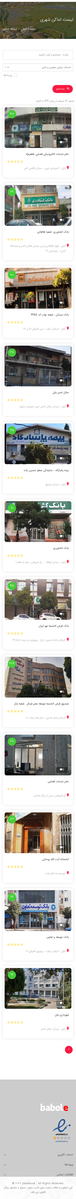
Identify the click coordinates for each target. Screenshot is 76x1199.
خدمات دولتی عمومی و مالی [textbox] (39, 67)
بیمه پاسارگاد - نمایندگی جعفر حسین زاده (46, 470)
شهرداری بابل (62, 1015)
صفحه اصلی (28, 28)
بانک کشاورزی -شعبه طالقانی (53, 232)
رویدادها (8, 75)
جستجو (60, 89)
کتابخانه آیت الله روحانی (55, 859)
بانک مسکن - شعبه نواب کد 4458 (50, 315)
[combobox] (38, 67)
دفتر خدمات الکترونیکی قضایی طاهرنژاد (47, 154)
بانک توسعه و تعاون (57, 937)
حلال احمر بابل (61, 392)
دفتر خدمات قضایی (58, 781)
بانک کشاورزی (61, 548)
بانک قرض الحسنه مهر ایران (54, 626)
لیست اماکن (10, 28)
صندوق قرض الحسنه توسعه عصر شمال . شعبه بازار (41, 704)
